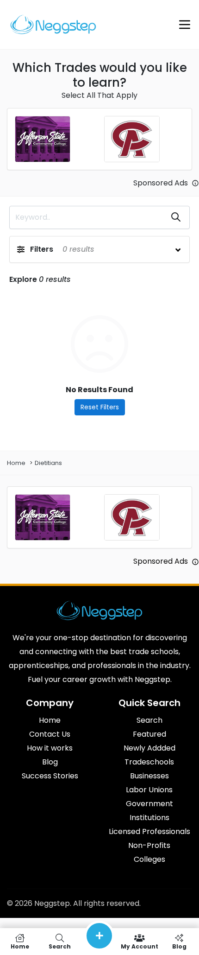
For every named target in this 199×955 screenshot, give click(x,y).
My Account (139, 945)
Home (16, 463)
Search (60, 945)
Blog (179, 945)
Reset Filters (100, 407)
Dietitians (48, 463)
